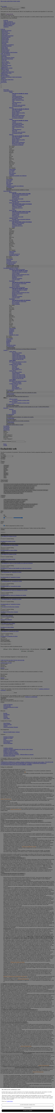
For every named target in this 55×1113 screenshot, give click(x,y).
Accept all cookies (27, 1110)
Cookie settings (27, 1107)
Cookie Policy (10, 1101)
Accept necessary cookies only (27, 1104)
